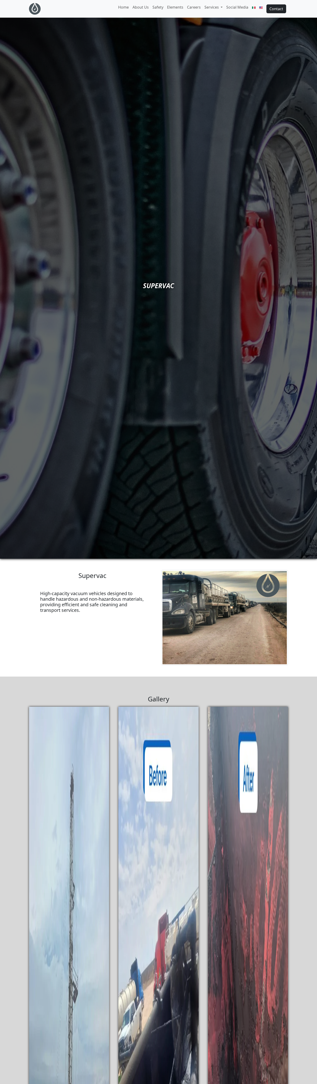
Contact (276, 8)
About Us (141, 7)
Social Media (237, 7)
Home (123, 7)
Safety (157, 7)
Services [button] (211, 7)
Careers (194, 7)
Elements (175, 7)
